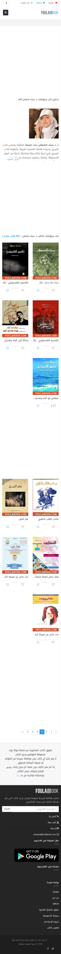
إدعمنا (54, 828)
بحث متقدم (25, 2)
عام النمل (23, 519)
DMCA (56, 904)
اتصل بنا (53, 817)
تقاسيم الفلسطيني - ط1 (15, 283)
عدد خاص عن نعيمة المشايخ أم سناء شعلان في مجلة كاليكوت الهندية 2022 (46, 635)
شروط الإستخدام (51, 922)
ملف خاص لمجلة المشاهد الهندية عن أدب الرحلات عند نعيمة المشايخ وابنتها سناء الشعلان (46, 577)
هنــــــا (20, 775)
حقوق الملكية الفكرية (49, 910)
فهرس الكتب (53, 928)
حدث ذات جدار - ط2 (49, 283)
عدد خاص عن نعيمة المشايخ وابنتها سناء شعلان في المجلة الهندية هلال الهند (15, 577)
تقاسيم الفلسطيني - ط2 (46, 341)
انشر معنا (52, 822)
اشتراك (7, 809)
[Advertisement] (30, 63)
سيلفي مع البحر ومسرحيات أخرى (46, 398)
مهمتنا (52, 2)
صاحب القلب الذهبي (48, 519)
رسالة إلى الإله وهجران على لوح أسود (15, 341)
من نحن (55, 898)
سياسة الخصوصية (51, 916)
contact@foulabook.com (44, 834)
